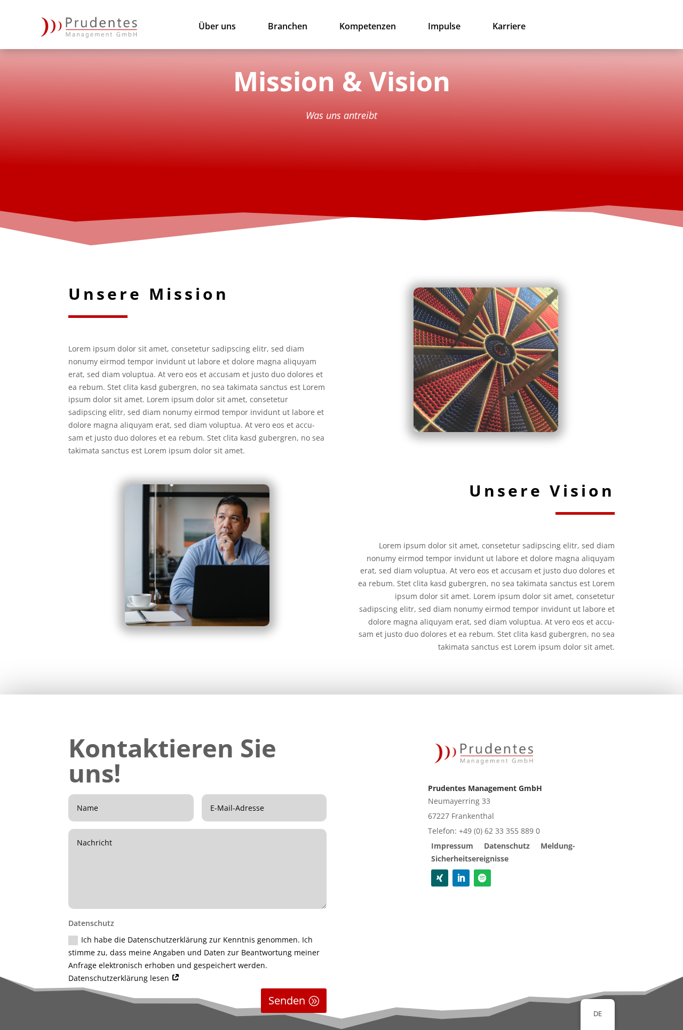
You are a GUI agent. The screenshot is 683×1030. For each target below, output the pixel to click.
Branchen (287, 27)
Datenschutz (507, 846)
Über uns (217, 27)
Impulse (444, 27)
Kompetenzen (367, 27)
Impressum (452, 846)
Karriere (509, 27)
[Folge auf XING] (439, 878)
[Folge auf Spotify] (482, 878)
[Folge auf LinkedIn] (461, 878)
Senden (286, 1000)
